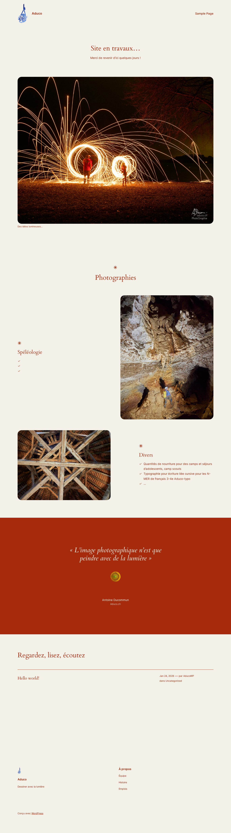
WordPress (37, 813)
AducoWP (188, 675)
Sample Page (204, 13)
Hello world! (28, 678)
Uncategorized (174, 680)
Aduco (37, 13)
